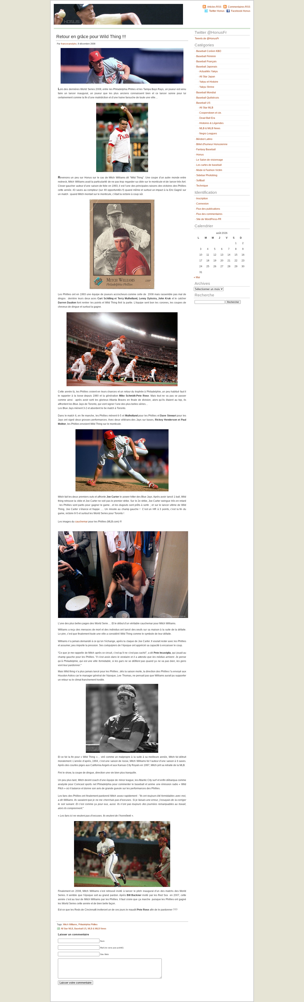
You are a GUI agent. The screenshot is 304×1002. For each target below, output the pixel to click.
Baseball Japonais (206, 66)
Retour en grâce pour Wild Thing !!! (91, 36)
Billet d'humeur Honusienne (211, 144)
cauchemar (81, 521)
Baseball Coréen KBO (208, 51)
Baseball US (80, 928)
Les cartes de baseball (209, 165)
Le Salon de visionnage (209, 159)
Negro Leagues (208, 133)
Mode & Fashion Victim (209, 170)
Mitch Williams (70, 924)
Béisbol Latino (204, 139)
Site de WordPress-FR (208, 219)
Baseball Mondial (206, 92)
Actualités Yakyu (208, 71)
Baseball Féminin (206, 56)
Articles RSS (214, 6)
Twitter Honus (216, 11)
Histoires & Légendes (211, 123)
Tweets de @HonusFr (207, 38)
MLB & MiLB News (97, 928)
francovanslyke (69, 43)
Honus (200, 154)
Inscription (202, 198)
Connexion (202, 203)
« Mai (197, 277)
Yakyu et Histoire (208, 81)
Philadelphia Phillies (88, 924)
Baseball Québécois (207, 97)
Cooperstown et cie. (210, 112)
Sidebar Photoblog (206, 175)
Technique (202, 185)
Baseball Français (206, 61)
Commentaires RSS (239, 6)
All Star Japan (207, 76)
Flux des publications (208, 208)
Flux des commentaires (209, 214)
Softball (200, 180)
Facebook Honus (240, 11)
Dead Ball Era (207, 118)
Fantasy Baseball (206, 149)
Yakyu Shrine (206, 86)
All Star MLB (67, 928)
